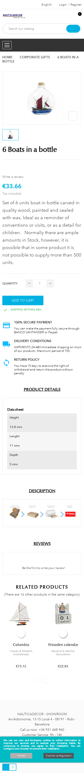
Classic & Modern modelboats (21, 652)
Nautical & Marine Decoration (63, 652)
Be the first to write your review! (43, 568)
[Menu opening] (7, 45)
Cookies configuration (58, 755)
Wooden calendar (63, 644)
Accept (21, 755)
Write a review (12, 177)
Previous (39, 680)
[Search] (73, 29)
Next (46, 680)
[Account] (70, 16)
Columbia (21, 644)
